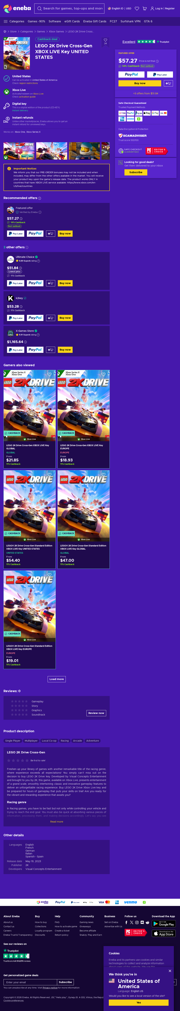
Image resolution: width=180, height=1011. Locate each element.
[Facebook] (126, 922)
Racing (65, 741)
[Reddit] (147, 922)
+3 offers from (145, 93)
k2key (19, 298)
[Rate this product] (19, 761)
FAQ (57, 922)
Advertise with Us (113, 926)
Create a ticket (62, 931)
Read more (56, 822)
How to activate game (66, 926)
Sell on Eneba (111, 922)
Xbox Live (38, 94)
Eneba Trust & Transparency (18, 935)
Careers (7, 931)
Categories (26, 31)
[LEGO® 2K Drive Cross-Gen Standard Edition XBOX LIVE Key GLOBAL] (84, 501)
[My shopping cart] (145, 9)
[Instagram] (137, 922)
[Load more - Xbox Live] (7, 92)
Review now (96, 713)
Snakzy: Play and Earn (91, 935)
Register (170, 8)
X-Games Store (25, 331)
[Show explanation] (38, 261)
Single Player (12, 741)
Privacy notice (50, 988)
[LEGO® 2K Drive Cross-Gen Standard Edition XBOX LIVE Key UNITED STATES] (30, 501)
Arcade (77, 741)
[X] (131, 922)
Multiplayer (31, 741)
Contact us (9, 926)
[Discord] (142, 922)
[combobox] (69, 8)
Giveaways (85, 926)
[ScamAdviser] (132, 136)
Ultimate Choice (25, 257)
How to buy (41, 922)
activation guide (27, 97)
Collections (40, 926)
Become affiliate (88, 931)
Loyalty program (43, 931)
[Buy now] (131, 74)
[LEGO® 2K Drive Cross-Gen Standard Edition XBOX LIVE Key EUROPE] (30, 602)
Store (13, 31)
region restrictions (28, 83)
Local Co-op (49, 741)
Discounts (40, 935)
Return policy (61, 935)
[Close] (170, 971)
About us (8, 922)
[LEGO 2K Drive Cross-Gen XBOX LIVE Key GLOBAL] (30, 401)
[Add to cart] (168, 83)
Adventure (92, 741)
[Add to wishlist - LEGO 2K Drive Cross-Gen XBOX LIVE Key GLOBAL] (49, 375)
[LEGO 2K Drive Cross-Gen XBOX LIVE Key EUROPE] (84, 401)
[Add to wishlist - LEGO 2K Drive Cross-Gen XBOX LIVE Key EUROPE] (103, 375)
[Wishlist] (137, 9)
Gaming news (86, 922)
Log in (159, 8)
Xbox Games (56, 31)
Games (41, 31)
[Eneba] (17, 8)
